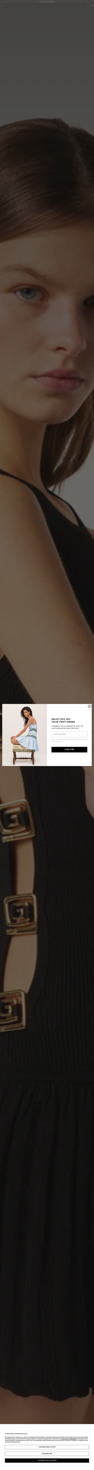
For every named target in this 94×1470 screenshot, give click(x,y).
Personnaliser (47, 1453)
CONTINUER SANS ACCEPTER (47, 1447)
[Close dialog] (89, 706)
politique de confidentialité (69, 1438)
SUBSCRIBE (69, 750)
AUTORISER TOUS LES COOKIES (47, 1460)
